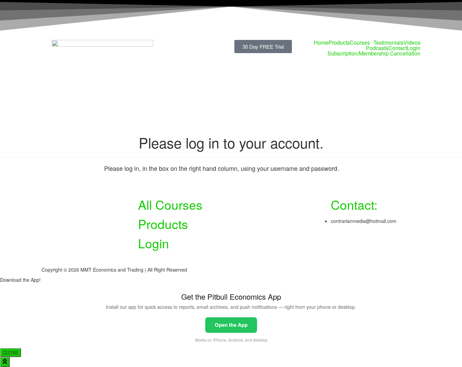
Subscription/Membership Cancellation (373, 53)
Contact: (354, 204)
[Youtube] (357, 242)
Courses (360, 42)
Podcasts (377, 48)
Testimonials (388, 42)
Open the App (231, 324)
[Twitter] (339, 242)
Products (339, 42)
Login (413, 48)
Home (321, 42)
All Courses (170, 204)
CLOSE (10, 352)
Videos (411, 42)
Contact (397, 48)
